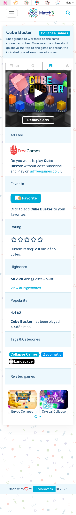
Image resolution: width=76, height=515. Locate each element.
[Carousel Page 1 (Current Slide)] (35, 416)
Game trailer (51, 69)
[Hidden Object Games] (58, 2)
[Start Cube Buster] (38, 93)
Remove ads (38, 120)
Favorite (29, 198)
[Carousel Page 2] (40, 416)
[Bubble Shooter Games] (36, 2)
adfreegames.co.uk (45, 171)
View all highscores (26, 288)
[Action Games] (47, 2)
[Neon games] (5, 2)
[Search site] (68, 13)
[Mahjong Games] (26, 2)
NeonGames (44, 489)
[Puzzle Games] (15, 2)
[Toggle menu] (12, 13)
